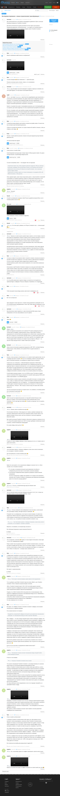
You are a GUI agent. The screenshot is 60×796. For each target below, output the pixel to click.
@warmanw (18, 97)
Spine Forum (8, 10)
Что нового (40, 7)
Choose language (7, 791)
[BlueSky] (57, 2)
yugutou (9, 509)
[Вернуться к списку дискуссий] (2, 11)
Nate (9, 88)
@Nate (12, 329)
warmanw (10, 485)
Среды (23, 7)
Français (54, 2)
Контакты (28, 2)
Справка (35, 7)
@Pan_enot (9, 225)
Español (50, 2)
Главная (13, 2)
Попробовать (48, 7)
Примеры (18, 7)
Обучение (29, 7)
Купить (55, 7)
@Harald (28, 249)
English (46, 2)
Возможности (11, 7)
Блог (6, 783)
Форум (22, 2)
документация (19, 784)
